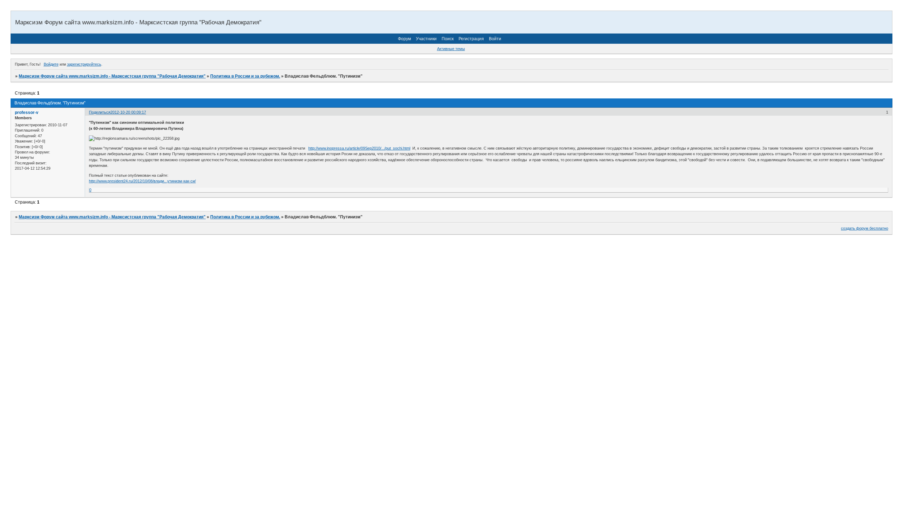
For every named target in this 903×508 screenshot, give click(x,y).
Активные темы (451, 49)
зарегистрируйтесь (84, 64)
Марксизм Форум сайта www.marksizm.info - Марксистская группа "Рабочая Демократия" (112, 76)
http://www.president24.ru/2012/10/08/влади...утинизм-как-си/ (142, 181)
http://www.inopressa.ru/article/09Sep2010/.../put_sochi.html (359, 148)
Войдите (51, 64)
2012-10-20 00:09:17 (128, 112)
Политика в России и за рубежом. (245, 76)
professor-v (26, 112)
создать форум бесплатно (864, 228)
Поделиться (99, 112)
